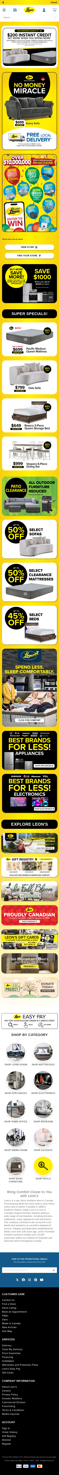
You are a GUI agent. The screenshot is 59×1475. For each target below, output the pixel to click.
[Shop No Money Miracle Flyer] (29, 84)
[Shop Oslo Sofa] (29, 377)
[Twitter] (17, 1279)
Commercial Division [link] (14, 1402)
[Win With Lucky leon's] (29, 193)
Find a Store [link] (9, 1304)
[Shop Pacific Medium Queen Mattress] (29, 339)
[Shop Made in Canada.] (29, 915)
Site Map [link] (7, 1331)
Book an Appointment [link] (14, 1312)
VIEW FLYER (28, 247)
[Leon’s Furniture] (29, 10)
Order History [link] (10, 1432)
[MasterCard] (39, 1466)
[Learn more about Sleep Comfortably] (29, 688)
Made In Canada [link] (11, 1323)
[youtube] (41, 1279)
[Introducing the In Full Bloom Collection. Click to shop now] (29, 891)
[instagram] (29, 1279)
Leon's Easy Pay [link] (11, 1369)
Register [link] (6, 1444)
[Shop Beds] (29, 625)
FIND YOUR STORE (27, 256)
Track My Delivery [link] (12, 1349)
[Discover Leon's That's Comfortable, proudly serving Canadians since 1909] (29, 843)
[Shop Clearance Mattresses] (29, 582)
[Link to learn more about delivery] (29, 138)
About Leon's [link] (9, 1387)
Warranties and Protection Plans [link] (20, 1365)
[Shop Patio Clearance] (29, 496)
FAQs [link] (5, 1315)
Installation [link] (8, 1361)
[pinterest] (35, 1279)
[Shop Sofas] (29, 539)
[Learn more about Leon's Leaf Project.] (29, 987)
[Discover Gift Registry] (29, 867)
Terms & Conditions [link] (13, 1410)
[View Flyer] (15, 10)
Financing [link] (7, 1357)
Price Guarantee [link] (11, 1353)
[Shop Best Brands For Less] (29, 750)
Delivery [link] (7, 1345)
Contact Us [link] (8, 1300)
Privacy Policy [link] (10, 1394)
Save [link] (5, 1319)
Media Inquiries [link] (10, 1414)
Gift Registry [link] (9, 1436)
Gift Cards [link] (7, 1372)
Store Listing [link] (9, 1308)
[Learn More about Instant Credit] (29, 47)
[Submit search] (55, 17)
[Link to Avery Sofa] (29, 112)
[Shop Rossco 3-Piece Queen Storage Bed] (29, 415)
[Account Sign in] (44, 10)
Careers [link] (6, 1390)
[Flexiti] (19, 1466)
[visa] (26, 1466)
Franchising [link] (8, 1406)
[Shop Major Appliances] (29, 283)
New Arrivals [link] (9, 1327)
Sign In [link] (6, 1428)
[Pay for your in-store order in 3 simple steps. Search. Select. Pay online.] (30, 1021)
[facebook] (23, 1279)
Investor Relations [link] (12, 1398)
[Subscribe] (53, 1270)
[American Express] (33, 1466)
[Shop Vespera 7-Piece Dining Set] (29, 453)
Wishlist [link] (6, 1440)
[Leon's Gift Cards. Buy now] (29, 939)
